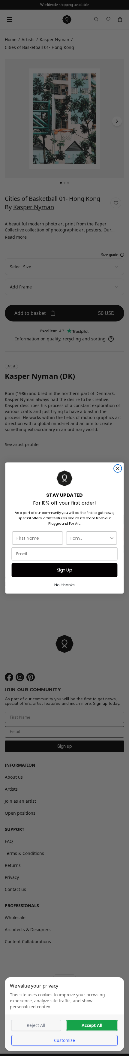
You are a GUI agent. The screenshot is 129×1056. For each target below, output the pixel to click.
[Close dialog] (118, 468)
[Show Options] (112, 538)
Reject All (36, 1025)
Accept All (92, 1025)
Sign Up (64, 570)
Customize (64, 1040)
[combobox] (89, 538)
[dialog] (64, 1014)
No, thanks (64, 584)
